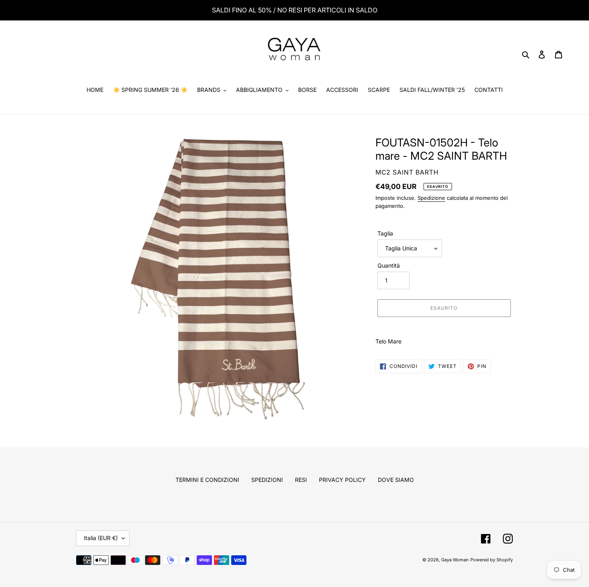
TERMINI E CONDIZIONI (207, 479)
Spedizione (431, 198)
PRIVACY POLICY (342, 479)
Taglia (385, 233)
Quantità (388, 265)
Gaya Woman (455, 560)
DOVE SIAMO (396, 479)
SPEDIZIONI (267, 479)
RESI (301, 479)
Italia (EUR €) (101, 537)
